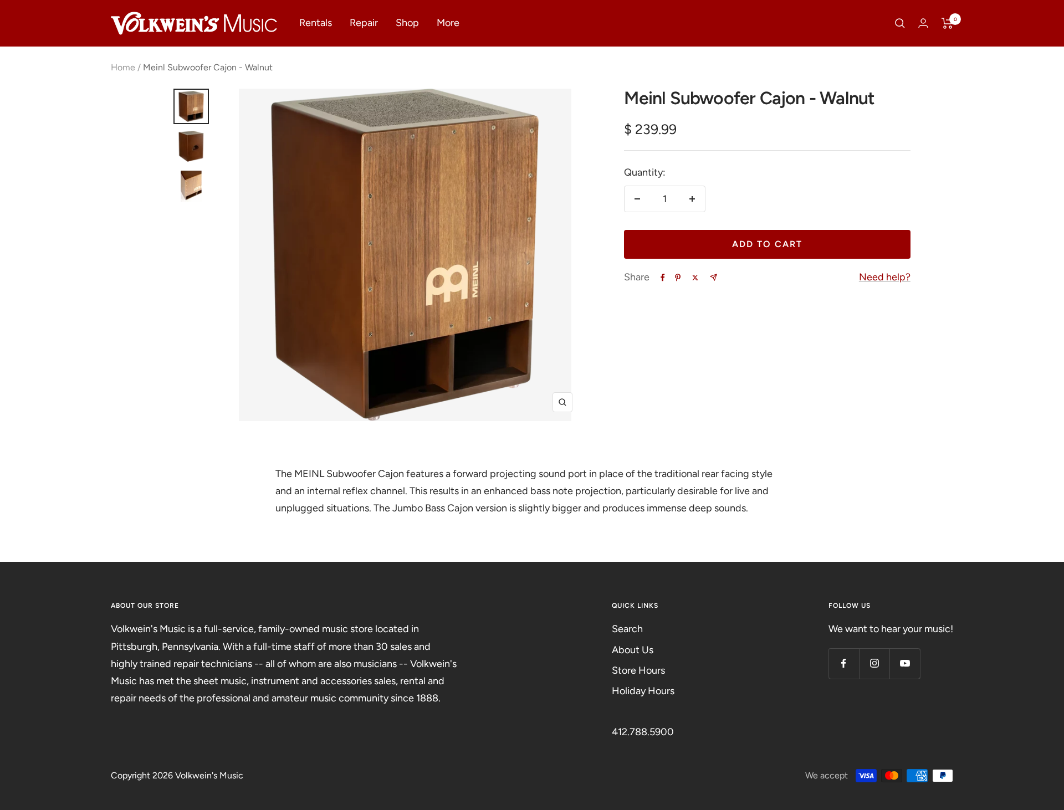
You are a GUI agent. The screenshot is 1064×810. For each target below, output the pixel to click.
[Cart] (947, 23)
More (448, 23)
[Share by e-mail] (713, 277)
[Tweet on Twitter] (695, 277)
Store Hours (638, 670)
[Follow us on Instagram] (874, 663)
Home (123, 67)
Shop (407, 23)
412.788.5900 (643, 732)
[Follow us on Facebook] (843, 663)
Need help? (884, 277)
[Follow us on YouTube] (904, 663)
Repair (364, 23)
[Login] (923, 23)
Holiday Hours (643, 691)
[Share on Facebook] (663, 277)
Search (627, 629)
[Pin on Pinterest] (678, 277)
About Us (632, 650)
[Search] (900, 23)
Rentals (315, 23)
